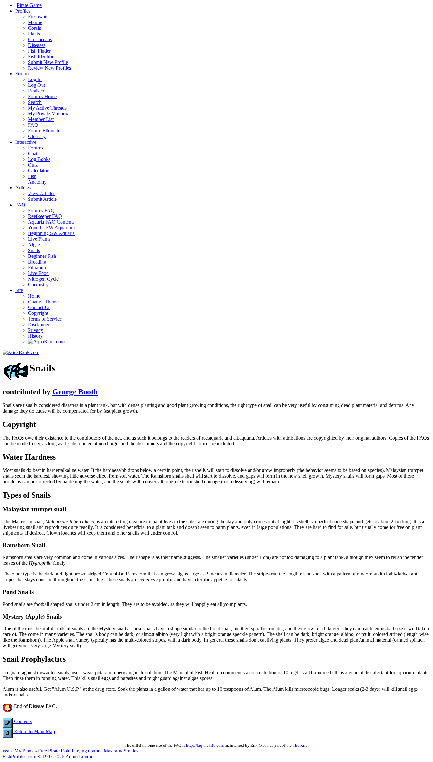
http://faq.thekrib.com (205, 745)
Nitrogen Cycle (43, 279)
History (35, 336)
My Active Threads (47, 108)
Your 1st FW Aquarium (51, 227)
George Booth (75, 392)
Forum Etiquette (44, 130)
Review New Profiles (49, 68)
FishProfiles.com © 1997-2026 (33, 756)
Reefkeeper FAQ (45, 216)
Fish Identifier (42, 56)
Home (34, 296)
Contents (22, 721)
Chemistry (38, 284)
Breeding (37, 261)
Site (19, 290)
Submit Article (42, 199)
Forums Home (42, 96)
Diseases (36, 45)
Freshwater (39, 16)
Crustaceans (40, 39)
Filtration (37, 267)
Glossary (37, 136)
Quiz (33, 165)
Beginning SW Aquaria (51, 233)
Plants (34, 33)
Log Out (36, 85)
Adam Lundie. (79, 756)
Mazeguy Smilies (121, 750)
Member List (41, 119)
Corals (34, 28)
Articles (23, 187)
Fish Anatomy (37, 179)
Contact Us (39, 307)
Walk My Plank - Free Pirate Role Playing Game (51, 750)
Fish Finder (39, 51)
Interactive (25, 142)
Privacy (35, 330)
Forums (22, 73)
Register (36, 90)
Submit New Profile (48, 62)
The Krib (300, 745)
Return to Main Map (34, 731)
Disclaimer (38, 324)
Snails (34, 250)
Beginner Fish (42, 256)
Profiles (22, 11)
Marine (35, 22)
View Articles (41, 193)
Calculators (39, 170)
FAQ (33, 125)
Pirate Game (29, 5)
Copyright (38, 313)
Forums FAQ (41, 210)
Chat (32, 153)
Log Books (39, 159)
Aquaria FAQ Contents (51, 222)
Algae (34, 244)
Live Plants (39, 239)
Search (35, 102)
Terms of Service (45, 318)
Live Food (38, 273)
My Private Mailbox (48, 113)
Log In (35, 79)
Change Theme (43, 301)
